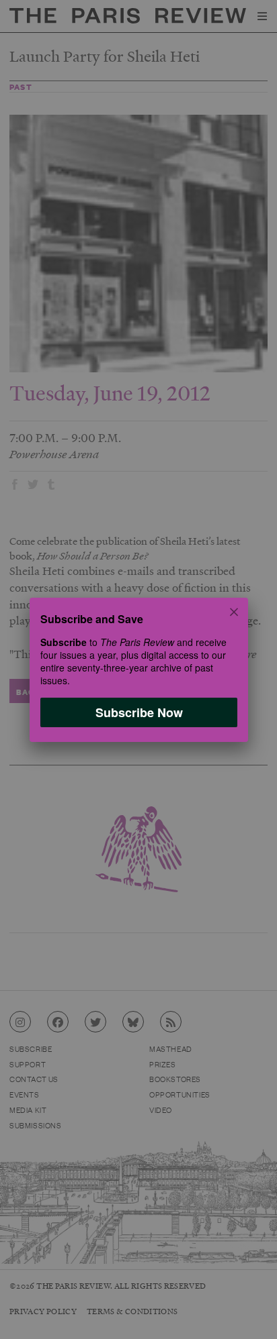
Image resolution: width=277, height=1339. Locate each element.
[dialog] (138, 669)
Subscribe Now (138, 711)
